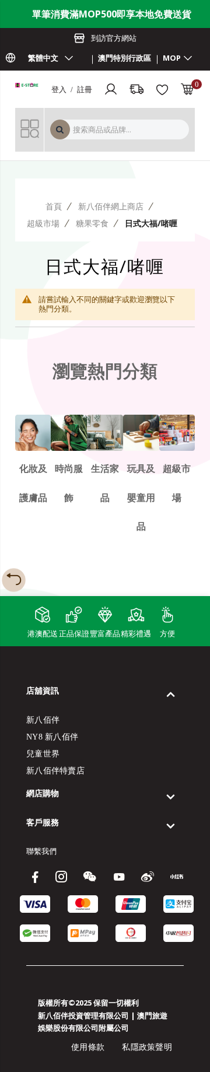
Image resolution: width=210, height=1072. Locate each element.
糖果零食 (92, 223)
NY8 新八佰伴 (52, 737)
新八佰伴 (43, 720)
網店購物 (42, 792)
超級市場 (43, 223)
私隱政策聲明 (147, 1047)
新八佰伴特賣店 (55, 770)
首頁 (54, 206)
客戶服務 (42, 822)
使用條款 (87, 1047)
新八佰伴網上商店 (111, 206)
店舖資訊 (42, 690)
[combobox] (129, 129)
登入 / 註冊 (71, 89)
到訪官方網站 (113, 38)
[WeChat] (91, 876)
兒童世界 (43, 753)
